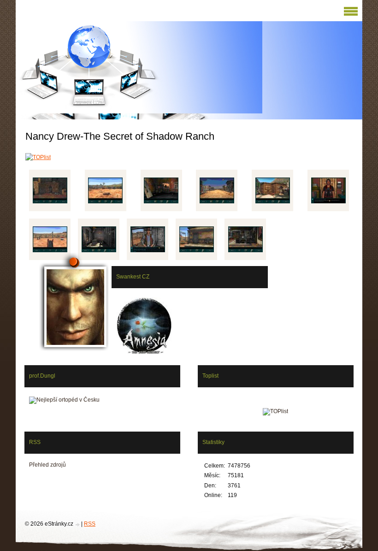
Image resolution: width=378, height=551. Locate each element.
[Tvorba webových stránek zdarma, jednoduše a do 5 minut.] (78, 524)
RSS (89, 524)
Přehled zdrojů (47, 465)
